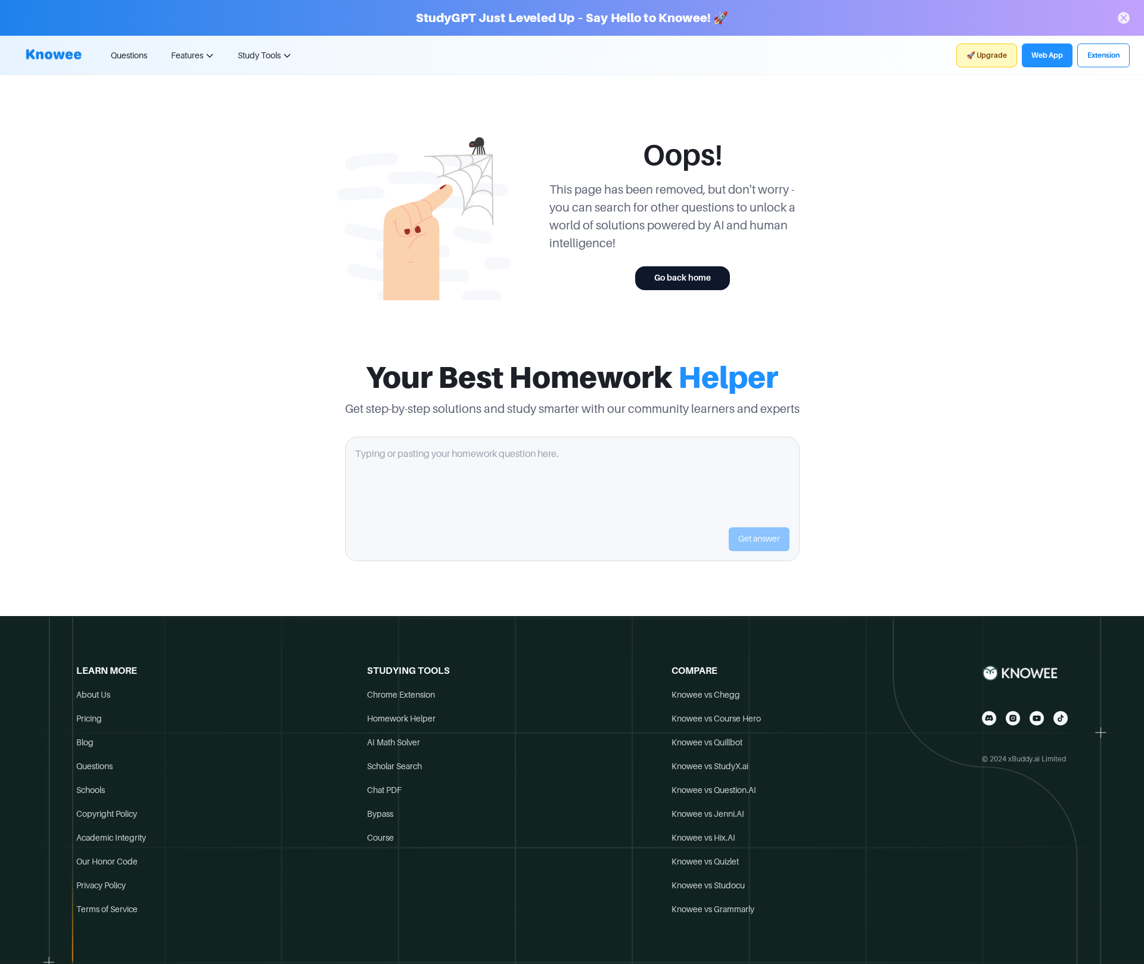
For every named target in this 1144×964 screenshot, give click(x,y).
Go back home (682, 277)
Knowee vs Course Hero (716, 718)
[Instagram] (1013, 718)
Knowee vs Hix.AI (703, 837)
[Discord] (989, 718)
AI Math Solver (393, 742)
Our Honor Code (107, 861)
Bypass (380, 814)
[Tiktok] (1060, 718)
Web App (1047, 55)
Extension (1103, 55)
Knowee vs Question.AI (714, 790)
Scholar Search (394, 766)
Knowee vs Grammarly (713, 909)
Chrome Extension (401, 694)
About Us (93, 694)
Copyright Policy (106, 814)
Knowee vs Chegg (706, 694)
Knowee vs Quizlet (705, 861)
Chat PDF (384, 790)
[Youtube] (1037, 718)
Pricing (89, 718)
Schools (90, 790)
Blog (85, 742)
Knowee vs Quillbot (707, 742)
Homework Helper (401, 718)
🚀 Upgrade (986, 55)
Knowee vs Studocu (708, 885)
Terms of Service (107, 909)
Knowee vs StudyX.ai (710, 766)
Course (380, 837)
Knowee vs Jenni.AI (708, 814)
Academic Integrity (111, 837)
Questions (129, 55)
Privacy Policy (101, 885)
